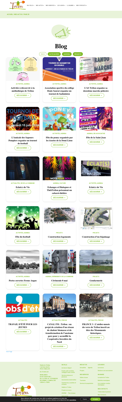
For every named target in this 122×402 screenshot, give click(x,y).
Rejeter (85, 399)
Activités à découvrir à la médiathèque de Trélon (23, 89)
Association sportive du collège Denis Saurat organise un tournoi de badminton (59, 90)
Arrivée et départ (67, 368)
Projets (77, 54)
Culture (62, 183)
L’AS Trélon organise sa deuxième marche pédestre (96, 89)
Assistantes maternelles (69, 380)
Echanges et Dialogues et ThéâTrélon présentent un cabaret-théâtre (59, 190)
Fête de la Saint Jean (96, 137)
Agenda (67, 54)
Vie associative (99, 133)
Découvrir (22, 95)
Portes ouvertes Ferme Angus (23, 280)
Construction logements (59, 236)
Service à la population (86, 383)
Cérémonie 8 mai (59, 280)
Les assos (60, 5)
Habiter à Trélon (66, 387)
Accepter (95, 399)
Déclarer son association (105, 370)
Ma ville (30, 5)
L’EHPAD (64, 393)
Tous (43, 54)
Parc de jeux (71, 393)
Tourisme (82, 380)
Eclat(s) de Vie (23, 187)
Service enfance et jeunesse (67, 376)
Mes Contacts (81, 5)
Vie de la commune (28, 183)
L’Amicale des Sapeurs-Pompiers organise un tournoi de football (22, 140)
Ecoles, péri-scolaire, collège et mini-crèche (68, 371)
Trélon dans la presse (104, 392)
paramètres (73, 400)
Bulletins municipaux (104, 380)
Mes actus (39, 5)
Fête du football (22, 236)
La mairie (70, 5)
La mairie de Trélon (103, 377)
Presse (64, 320)
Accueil (10, 14)
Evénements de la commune (62, 276)
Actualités (54, 54)
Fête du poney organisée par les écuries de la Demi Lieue (59, 139)
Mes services (50, 5)
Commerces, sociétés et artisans (69, 383)
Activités (19, 84)
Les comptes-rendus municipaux (104, 384)
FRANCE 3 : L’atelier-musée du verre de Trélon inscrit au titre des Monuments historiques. (96, 329)
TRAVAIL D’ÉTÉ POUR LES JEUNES (22, 326)
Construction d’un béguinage (96, 236)
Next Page (9, 351)
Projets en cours (66, 390)
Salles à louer (84, 377)
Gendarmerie (96, 280)
